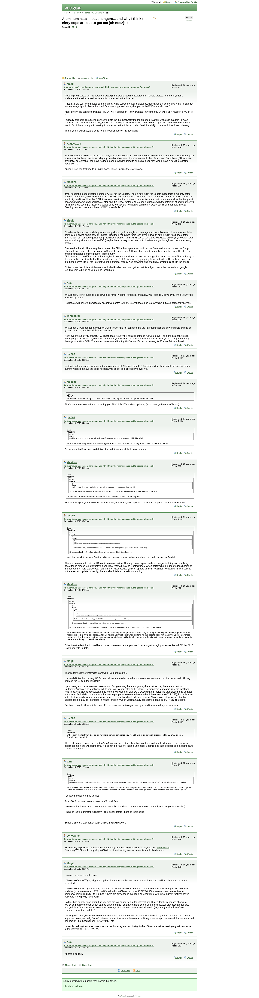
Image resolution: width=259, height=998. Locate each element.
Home (65, 13)
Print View (125, 971)
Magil (74, 27)
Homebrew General (93, 13)
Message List (87, 78)
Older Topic (87, 965)
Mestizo (72, 181)
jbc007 (71, 354)
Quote (190, 134)
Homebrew (76, 13)
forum (123, 996)
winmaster (73, 315)
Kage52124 (74, 143)
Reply (179, 134)
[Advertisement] (127, 51)
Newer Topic (71, 965)
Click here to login (73, 986)
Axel (69, 282)
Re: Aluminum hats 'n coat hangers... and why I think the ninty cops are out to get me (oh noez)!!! (109, 147)
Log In (169, 2)
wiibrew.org (163, 847)
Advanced (189, 20)
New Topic (103, 78)
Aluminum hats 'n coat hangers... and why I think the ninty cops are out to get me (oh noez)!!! (107, 87)
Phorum (138, 996)
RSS (138, 971)
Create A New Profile (187, 2)
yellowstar (73, 835)
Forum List (70, 78)
